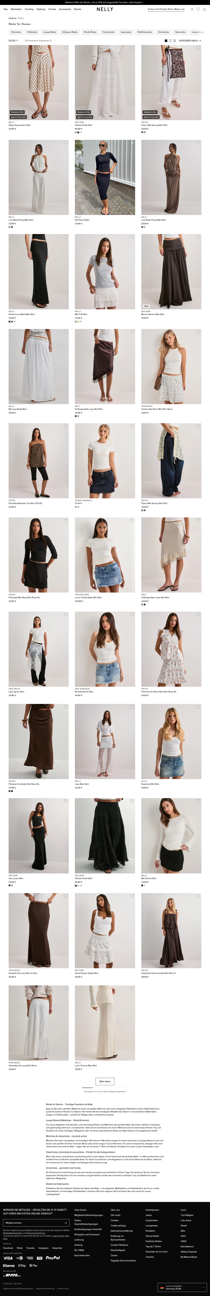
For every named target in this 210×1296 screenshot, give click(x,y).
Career (114, 1255)
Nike (183, 1230)
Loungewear (152, 1225)
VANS (183, 1241)
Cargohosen (152, 1220)
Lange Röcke (49, 32)
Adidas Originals (189, 1251)
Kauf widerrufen (82, 1255)
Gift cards (115, 1215)
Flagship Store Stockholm (123, 1260)
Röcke (21, 18)
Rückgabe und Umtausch (87, 1234)
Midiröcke (32, 32)
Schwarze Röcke (69, 32)
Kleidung (12, 18)
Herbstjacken (152, 1210)
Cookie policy (63, 1288)
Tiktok (19, 1248)
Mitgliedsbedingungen (12, 1233)
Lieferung (79, 1239)
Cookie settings (118, 1225)
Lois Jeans (186, 1220)
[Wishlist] (198, 9)
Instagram (43, 1248)
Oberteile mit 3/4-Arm (157, 1251)
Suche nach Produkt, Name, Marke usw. (166, 9)
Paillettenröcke (145, 32)
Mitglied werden (14, 1222)
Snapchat (57, 1248)
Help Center (80, 1210)
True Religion (187, 1215)
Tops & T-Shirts (153, 1246)
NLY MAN (79, 1250)
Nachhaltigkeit (118, 1250)
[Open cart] (204, 9)
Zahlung (78, 1245)
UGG (183, 1236)
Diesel (184, 1225)
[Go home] (105, 9)
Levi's (183, 1210)
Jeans (149, 1215)
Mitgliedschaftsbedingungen (88, 1215)
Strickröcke (163, 32)
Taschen (150, 1257)
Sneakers (150, 1230)
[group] (170, 41)
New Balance (187, 1246)
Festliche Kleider (154, 1241)
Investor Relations (119, 1245)
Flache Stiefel (152, 1236)
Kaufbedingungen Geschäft (88, 1229)
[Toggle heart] (65, 48)
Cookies (115, 1220)
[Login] (192, 9)
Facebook (8, 1248)
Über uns (115, 1210)
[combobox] (190, 41)
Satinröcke (180, 32)
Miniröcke (16, 32)
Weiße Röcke (90, 32)
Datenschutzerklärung (35, 1233)
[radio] (166, 41)
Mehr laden (105, 1081)
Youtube (30, 1248)
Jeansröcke (126, 32)
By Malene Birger (189, 1257)
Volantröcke (108, 32)
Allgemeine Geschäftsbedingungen (18, 1288)
